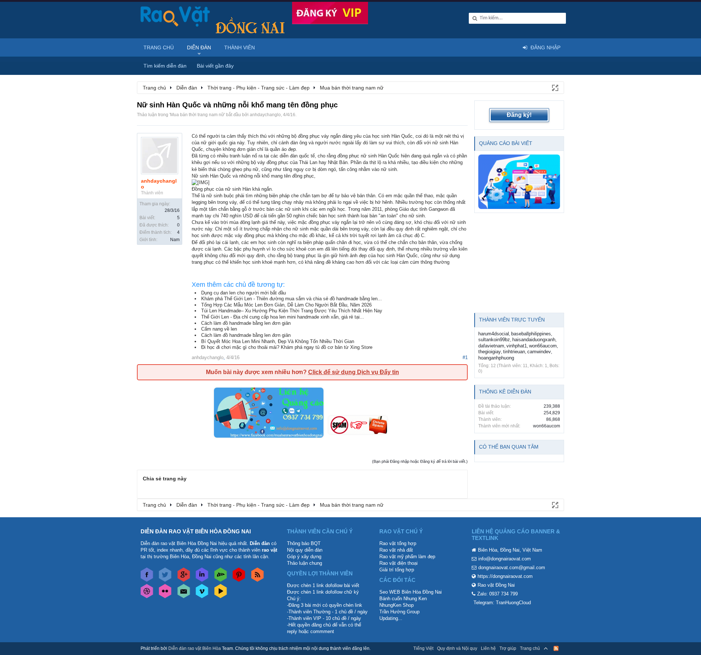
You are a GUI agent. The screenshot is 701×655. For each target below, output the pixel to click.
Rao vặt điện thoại (398, 563)
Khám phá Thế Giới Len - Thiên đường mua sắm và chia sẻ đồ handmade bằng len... (291, 298)
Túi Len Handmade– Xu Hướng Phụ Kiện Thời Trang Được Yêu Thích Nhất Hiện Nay (291, 310)
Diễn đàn (199, 47)
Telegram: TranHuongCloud (502, 602)
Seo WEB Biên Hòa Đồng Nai (410, 592)
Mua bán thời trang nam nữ (197, 114)
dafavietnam (491, 346)
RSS (556, 648)
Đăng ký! (519, 115)
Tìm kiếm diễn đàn (165, 66)
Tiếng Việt (423, 648)
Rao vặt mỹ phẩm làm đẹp (407, 556)
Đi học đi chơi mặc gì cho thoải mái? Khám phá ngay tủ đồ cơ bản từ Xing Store (286, 347)
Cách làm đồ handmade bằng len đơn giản (246, 323)
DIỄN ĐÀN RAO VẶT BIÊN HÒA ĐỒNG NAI (196, 531)
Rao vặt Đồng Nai (496, 585)
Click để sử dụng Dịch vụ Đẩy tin (353, 372)
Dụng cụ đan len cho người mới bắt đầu (243, 293)
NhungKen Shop (396, 605)
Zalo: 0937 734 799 (497, 594)
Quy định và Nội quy (457, 648)
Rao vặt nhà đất (396, 550)
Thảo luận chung (304, 563)
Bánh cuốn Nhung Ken (403, 598)
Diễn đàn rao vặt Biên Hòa (194, 648)
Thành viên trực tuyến (512, 320)
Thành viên (239, 47)
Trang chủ (158, 47)
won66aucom (543, 346)
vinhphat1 (516, 346)
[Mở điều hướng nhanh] (554, 87)
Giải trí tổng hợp (396, 569)
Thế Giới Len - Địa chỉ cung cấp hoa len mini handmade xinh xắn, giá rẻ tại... (282, 317)
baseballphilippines (531, 333)
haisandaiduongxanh (533, 339)
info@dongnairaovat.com (504, 558)
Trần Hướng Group (399, 611)
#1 (465, 357)
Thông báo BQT (304, 543)
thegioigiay (489, 351)
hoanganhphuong (496, 358)
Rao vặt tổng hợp (397, 543)
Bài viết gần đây (215, 66)
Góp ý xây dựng (304, 556)
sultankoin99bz (494, 339)
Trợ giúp (507, 648)
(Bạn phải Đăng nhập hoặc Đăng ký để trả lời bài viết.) (420, 461)
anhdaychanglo (265, 114)
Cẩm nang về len (219, 329)
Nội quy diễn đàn (304, 550)
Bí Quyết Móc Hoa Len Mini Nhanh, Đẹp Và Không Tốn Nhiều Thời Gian (277, 341)
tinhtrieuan (514, 351)
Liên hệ (488, 648)
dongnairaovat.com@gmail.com (511, 567)
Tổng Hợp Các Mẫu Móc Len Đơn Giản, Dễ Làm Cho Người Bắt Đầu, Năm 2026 (286, 305)
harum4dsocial (493, 333)
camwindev (539, 351)
